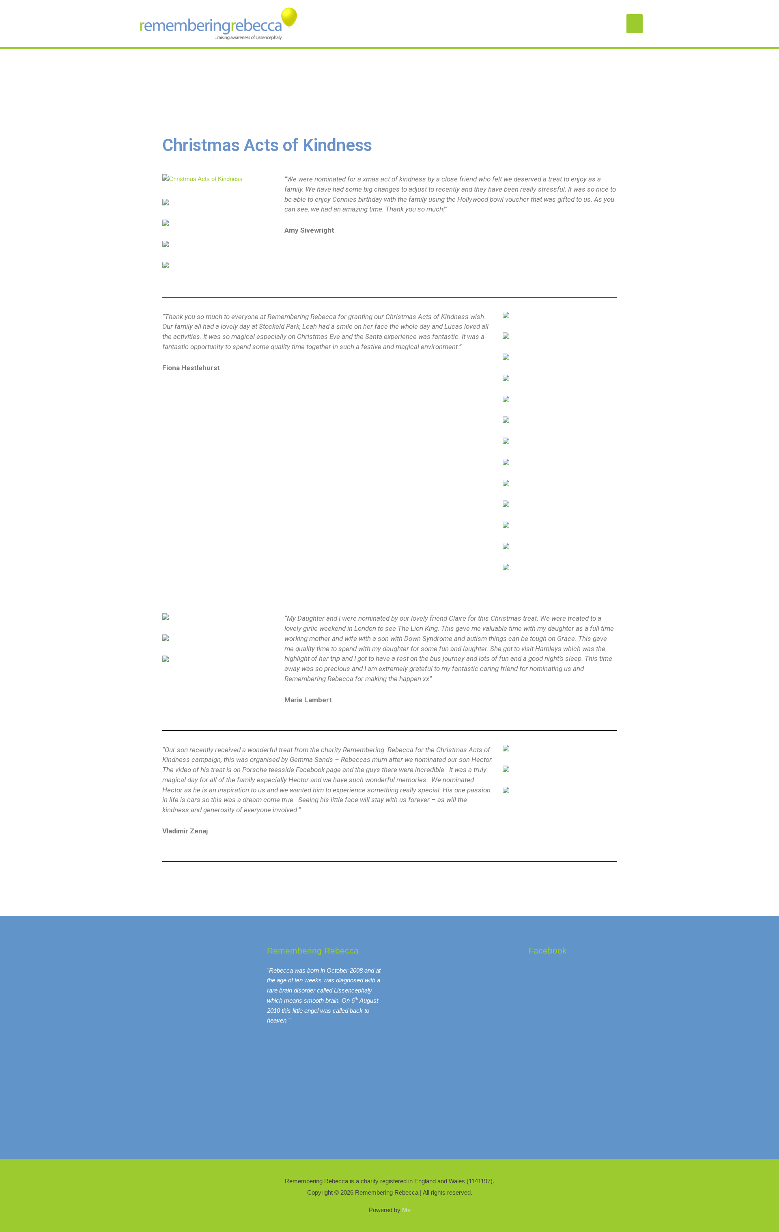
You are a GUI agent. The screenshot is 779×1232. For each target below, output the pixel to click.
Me (406, 1209)
